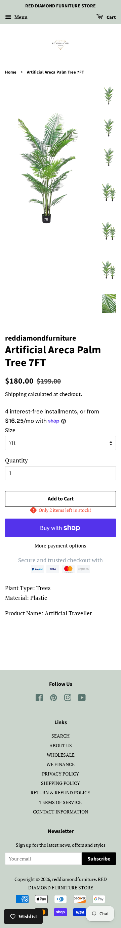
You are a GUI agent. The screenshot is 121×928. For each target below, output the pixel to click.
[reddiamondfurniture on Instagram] (67, 699)
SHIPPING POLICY (60, 783)
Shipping (16, 394)
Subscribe (98, 859)
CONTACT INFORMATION (60, 811)
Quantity (16, 460)
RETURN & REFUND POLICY (60, 792)
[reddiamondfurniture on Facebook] (39, 699)
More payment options (60, 545)
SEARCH (60, 736)
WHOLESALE (61, 755)
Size (10, 430)
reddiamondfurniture (74, 879)
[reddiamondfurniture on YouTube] (82, 699)
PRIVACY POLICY (60, 773)
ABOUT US (60, 745)
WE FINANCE (60, 764)
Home (10, 72)
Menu (20, 17)
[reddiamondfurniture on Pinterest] (53, 699)
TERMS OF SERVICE (60, 802)
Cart (111, 17)
